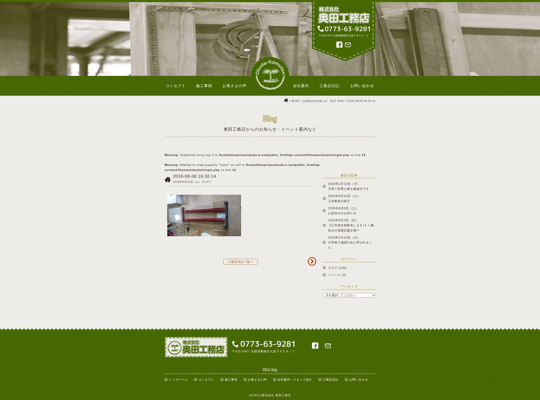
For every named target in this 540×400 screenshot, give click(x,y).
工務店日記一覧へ (240, 261)
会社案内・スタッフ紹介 (294, 379)
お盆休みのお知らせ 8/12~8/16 (323, 100)
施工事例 (231, 379)
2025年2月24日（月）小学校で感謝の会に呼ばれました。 (350, 242)
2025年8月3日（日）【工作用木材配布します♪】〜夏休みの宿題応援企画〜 (351, 225)
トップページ (178, 379)
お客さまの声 (257, 379)
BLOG (296, 100)
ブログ (333, 268)
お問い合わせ (358, 379)
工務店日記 (331, 379)
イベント (334, 275)
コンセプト (206, 379)
